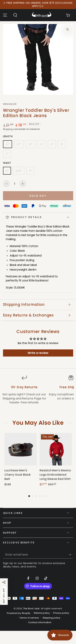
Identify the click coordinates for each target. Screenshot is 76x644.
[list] (38, 392)
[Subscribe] (71, 554)
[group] (20, 459)
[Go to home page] (41, 15)
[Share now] (4, 582)
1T (9, 145)
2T (20, 145)
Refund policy (42, 613)
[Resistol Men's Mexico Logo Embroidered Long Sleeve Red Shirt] (56, 449)
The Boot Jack (31, 608)
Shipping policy (51, 617)
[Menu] (5, 15)
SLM (20, 172)
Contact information (39, 622)
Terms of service (29, 617)
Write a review (38, 353)
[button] (15, 15)
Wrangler (10, 104)
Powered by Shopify (18, 613)
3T (32, 145)
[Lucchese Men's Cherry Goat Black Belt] (20, 449)
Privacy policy (61, 613)
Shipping (8, 129)
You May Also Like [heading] (38, 423)
